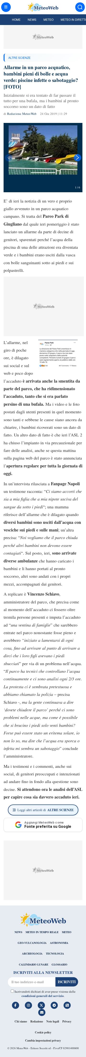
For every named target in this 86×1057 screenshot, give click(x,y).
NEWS (18, 932)
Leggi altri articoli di (45, 809)
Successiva (77, 158)
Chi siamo (21, 1021)
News (32, 19)
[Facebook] (15, 1005)
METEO (66, 932)
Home (16, 19)
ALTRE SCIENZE (19, 58)
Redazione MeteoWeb (22, 113)
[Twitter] (41, 1005)
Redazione (36, 1021)
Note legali (52, 1021)
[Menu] (6, 7)
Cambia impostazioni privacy (43, 1040)
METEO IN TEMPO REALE (42, 932)
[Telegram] (54, 1005)
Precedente (8, 158)
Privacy (66, 1021)
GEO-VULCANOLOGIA (32, 943)
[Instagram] (28, 1005)
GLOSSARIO (59, 964)
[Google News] (67, 1005)
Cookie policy (43, 1032)
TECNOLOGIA (55, 954)
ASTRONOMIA (59, 943)
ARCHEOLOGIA (32, 954)
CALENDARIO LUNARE (33, 964)
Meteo (48, 19)
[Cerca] (80, 7)
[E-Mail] (41, 1012)
